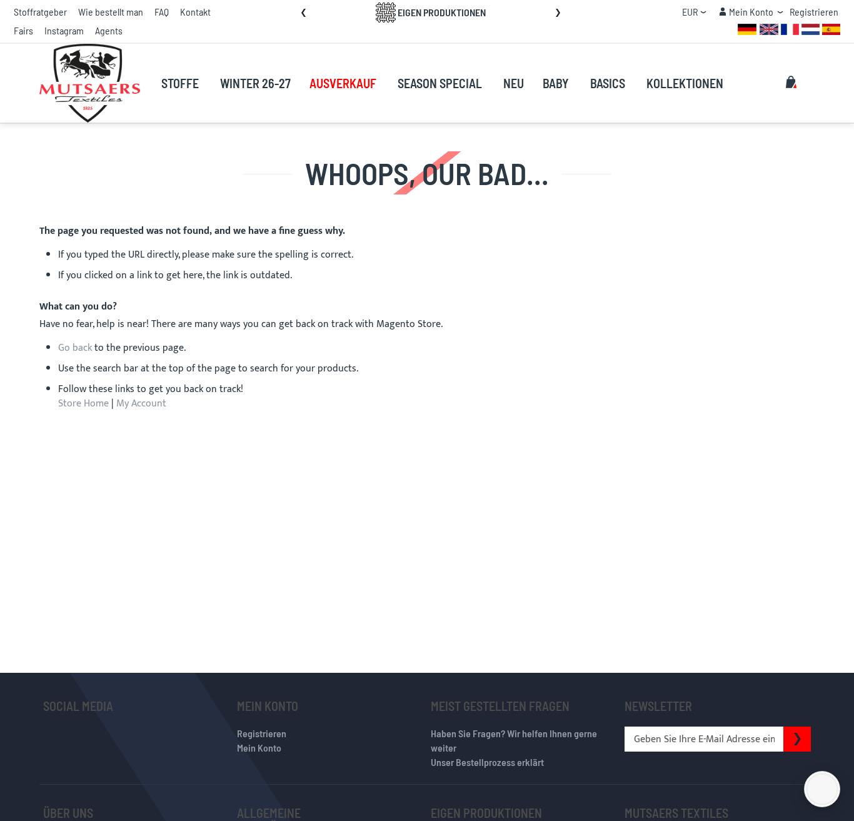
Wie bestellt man (110, 12)
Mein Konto (259, 747)
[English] (769, 28)
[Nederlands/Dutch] (810, 28)
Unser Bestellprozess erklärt (487, 762)
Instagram (64, 30)
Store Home (83, 403)
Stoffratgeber (40, 12)
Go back (75, 348)
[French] (790, 28)
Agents (109, 30)
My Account (141, 403)
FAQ (161, 12)
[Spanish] (831, 28)
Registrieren (814, 12)
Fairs (23, 30)
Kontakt (195, 12)
